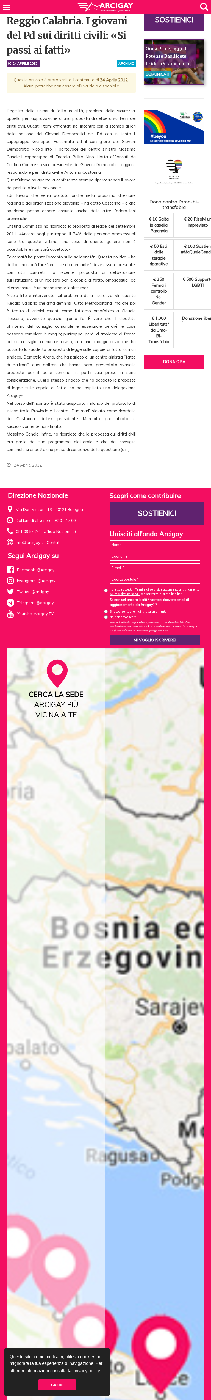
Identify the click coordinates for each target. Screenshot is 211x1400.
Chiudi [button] (57, 1385)
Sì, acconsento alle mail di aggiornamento (138, 611)
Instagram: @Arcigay (36, 580)
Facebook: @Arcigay (35, 569)
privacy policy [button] (86, 1370)
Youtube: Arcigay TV (35, 613)
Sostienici (174, 19)
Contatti (54, 542)
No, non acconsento (123, 617)
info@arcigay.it (29, 542)
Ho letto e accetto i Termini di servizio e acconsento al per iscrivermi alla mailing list (154, 592)
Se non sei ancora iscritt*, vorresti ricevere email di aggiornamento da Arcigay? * (149, 602)
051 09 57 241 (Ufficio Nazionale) (46, 531)
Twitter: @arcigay (33, 591)
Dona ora (174, 361)
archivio (126, 63)
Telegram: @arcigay (35, 602)
